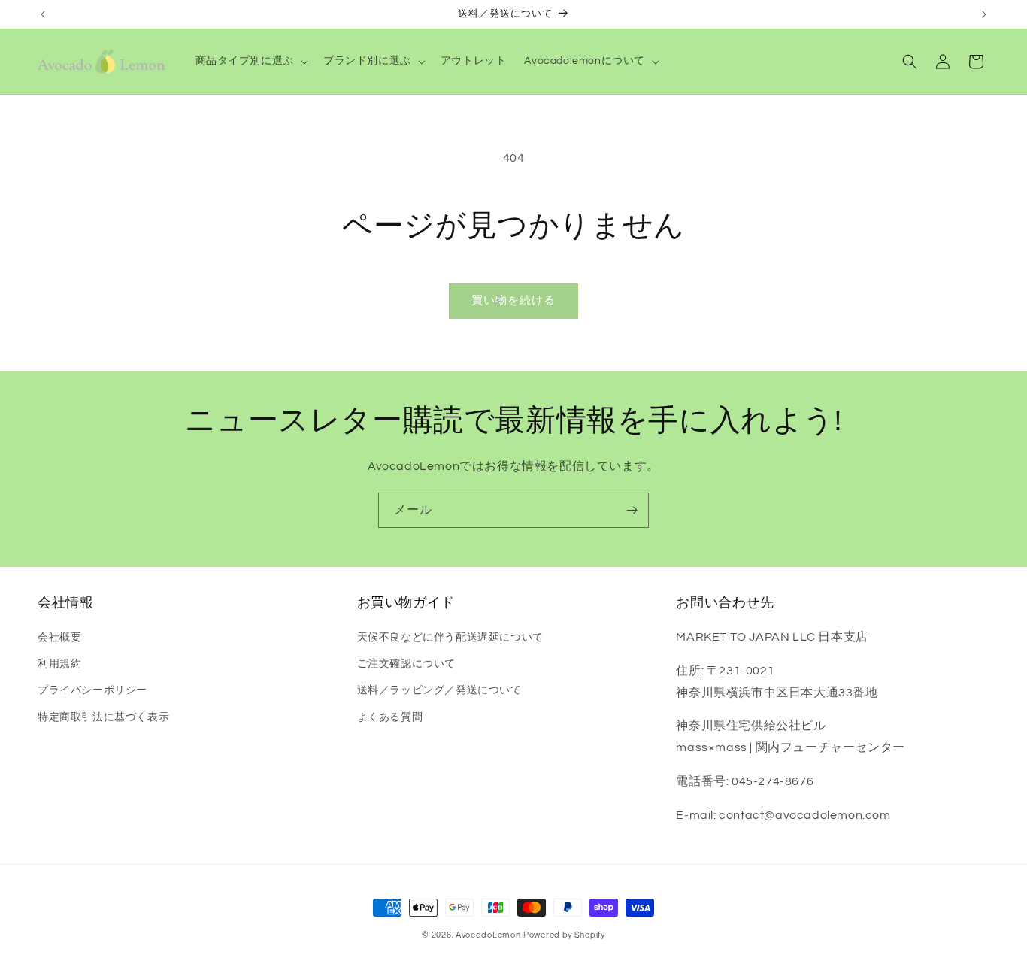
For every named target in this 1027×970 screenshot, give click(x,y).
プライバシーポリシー (92, 690)
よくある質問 (390, 717)
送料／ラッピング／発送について (439, 690)
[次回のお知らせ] (984, 14)
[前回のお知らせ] (42, 14)
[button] (250, 61)
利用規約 (59, 664)
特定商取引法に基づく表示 (103, 717)
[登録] (631, 510)
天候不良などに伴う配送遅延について (450, 637)
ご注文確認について (406, 664)
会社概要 (59, 637)
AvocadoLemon (488, 935)
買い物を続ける (513, 300)
